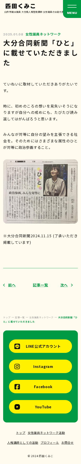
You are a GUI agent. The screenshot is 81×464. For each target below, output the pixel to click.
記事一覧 (40, 285)
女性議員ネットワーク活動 (46, 433)
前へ (12, 285)
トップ (20, 433)
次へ (64, 285)
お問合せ (67, 442)
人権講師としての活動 (22, 442)
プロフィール (49, 442)
